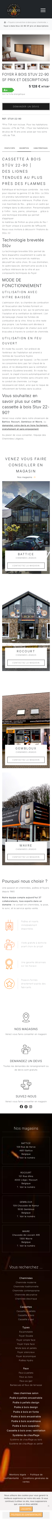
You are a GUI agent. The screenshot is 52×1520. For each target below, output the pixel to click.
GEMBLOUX (26, 1202)
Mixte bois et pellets (26, 1348)
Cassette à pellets (26, 1311)
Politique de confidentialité (26, 1514)
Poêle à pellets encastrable (26, 1397)
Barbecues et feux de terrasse (26, 1385)
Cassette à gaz (26, 1319)
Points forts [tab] (9, 148)
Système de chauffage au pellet (26, 1443)
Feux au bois (26, 1377)
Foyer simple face (26, 1340)
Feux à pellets (26, 1372)
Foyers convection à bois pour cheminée (27, 22)
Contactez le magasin (26, 566)
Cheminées (26, 1278)
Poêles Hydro (26, 1360)
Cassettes (26, 1306)
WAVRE (26, 1231)
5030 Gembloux (26, 1209)
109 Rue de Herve (26, 1147)
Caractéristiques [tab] (41, 148)
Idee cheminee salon (26, 1393)
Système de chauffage (26, 1435)
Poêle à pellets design (26, 1402)
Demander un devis (26, 106)
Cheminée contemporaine (26, 1290)
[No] (48, 1505)
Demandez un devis (26, 1061)
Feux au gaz (26, 1381)
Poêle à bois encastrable (26, 1416)
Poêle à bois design (26, 1407)
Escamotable (26, 1331)
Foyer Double (26, 1336)
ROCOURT (26, 1172)
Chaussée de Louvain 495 (26, 1235)
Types (26, 1327)
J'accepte (26, 1509)
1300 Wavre (26, 1238)
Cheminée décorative (26, 1294)
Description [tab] (24, 148)
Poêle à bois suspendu (26, 1425)
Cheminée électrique (26, 1298)
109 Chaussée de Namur (26, 1205)
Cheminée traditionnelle (26, 1286)
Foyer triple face (26, 1344)
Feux (26, 1368)
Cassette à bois (26, 1315)
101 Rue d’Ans (26, 1176)
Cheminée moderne (26, 1282)
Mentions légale (17, 1474)
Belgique (26, 1154)
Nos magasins (24, 477)
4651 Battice (26, 1150)
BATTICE (26, 1143)
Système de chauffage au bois (26, 1439)
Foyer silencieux (26, 1352)
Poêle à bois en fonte (26, 1411)
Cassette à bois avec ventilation (26, 1430)
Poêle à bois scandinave (26, 1421)
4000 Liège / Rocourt (26, 1180)
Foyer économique (26, 1356)
